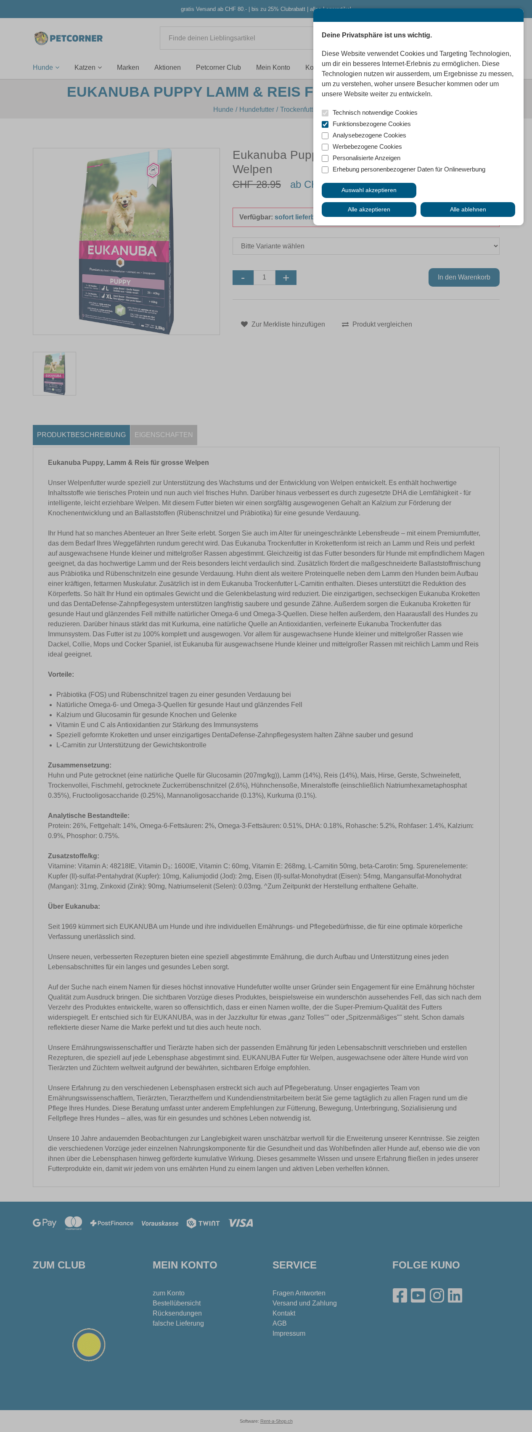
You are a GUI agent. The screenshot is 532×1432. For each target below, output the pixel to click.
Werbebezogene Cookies (367, 146)
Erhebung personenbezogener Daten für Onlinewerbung (409, 169)
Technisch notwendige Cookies (375, 112)
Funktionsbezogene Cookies (372, 123)
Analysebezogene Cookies (369, 135)
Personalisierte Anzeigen (366, 157)
